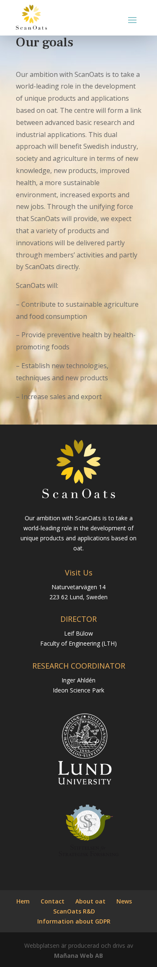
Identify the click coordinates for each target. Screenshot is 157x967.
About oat (90, 901)
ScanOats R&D (74, 911)
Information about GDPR (74, 921)
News (124, 901)
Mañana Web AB (78, 955)
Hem (23, 901)
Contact (52, 901)
